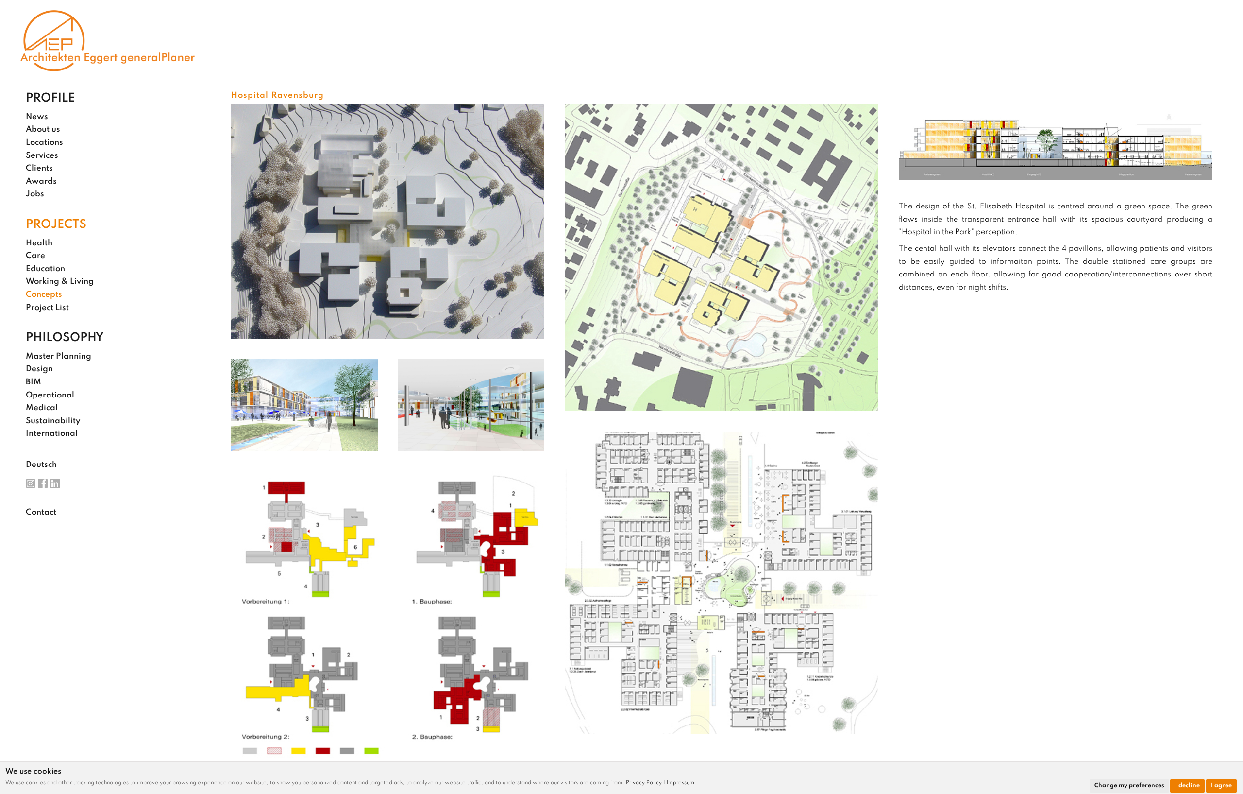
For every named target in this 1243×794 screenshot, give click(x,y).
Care (35, 256)
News (37, 117)
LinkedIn (55, 483)
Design (39, 369)
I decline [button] (1187, 786)
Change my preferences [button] (1129, 786)
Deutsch (41, 465)
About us (43, 129)
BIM (33, 382)
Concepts (44, 295)
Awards (41, 181)
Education (45, 269)
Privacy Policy (644, 783)
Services (42, 156)
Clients (39, 168)
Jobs (35, 194)
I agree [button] (1221, 786)
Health (39, 243)
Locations (44, 142)
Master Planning (58, 356)
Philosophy (65, 338)
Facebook (43, 483)
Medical (42, 408)
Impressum (680, 783)
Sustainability (53, 421)
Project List (47, 308)
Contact (41, 512)
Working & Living (60, 281)
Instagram (30, 483)
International (52, 434)
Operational (50, 395)
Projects (56, 225)
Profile (50, 98)
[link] (646, 783)
